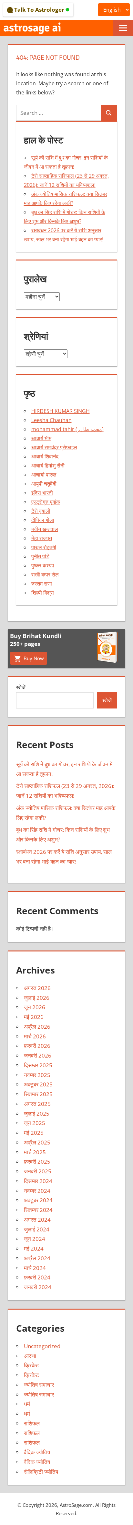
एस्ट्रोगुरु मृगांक (45, 501)
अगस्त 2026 (37, 988)
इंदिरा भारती (42, 492)
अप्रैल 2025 (37, 1142)
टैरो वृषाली (40, 510)
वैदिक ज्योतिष (37, 1452)
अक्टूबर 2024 (38, 1200)
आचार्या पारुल (43, 474)
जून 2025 (34, 1123)
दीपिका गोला (42, 520)
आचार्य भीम (41, 438)
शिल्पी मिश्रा (42, 592)
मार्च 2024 (35, 1268)
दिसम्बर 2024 (38, 1181)
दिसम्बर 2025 (38, 1065)
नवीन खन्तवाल (44, 529)
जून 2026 (34, 1007)
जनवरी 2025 (37, 1171)
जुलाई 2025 (36, 1113)
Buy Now (33, 658)
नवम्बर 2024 (37, 1190)
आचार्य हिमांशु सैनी (48, 465)
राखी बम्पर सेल (45, 574)
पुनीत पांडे (40, 556)
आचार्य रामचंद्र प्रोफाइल (54, 447)
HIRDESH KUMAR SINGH (60, 411)
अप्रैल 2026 (37, 1026)
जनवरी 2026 (37, 1055)
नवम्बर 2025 (37, 1075)
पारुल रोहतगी (43, 547)
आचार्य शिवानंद (44, 456)
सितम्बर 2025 (38, 1094)
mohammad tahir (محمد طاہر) (67, 429)
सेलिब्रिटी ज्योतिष (41, 1471)
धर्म (27, 1404)
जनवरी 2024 (37, 1287)
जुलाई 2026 (36, 997)
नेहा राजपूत (41, 538)
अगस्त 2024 (37, 1219)
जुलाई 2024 (36, 1229)
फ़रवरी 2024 (37, 1277)
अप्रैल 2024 (37, 1258)
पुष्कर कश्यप (42, 565)
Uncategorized (42, 1346)
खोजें (21, 687)
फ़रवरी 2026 (37, 1045)
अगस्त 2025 (37, 1103)
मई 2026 (34, 1017)
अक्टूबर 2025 (38, 1084)
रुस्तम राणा (41, 583)
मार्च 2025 (35, 1152)
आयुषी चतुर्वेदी (43, 483)
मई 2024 (34, 1248)
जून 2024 (34, 1238)
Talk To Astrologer (39, 9)
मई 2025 (34, 1132)
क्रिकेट (31, 1365)
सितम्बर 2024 (38, 1210)
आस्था (30, 1356)
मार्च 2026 (35, 1036)
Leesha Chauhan (51, 420)
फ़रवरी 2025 (37, 1161)
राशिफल (32, 1423)
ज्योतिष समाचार (39, 1384)
